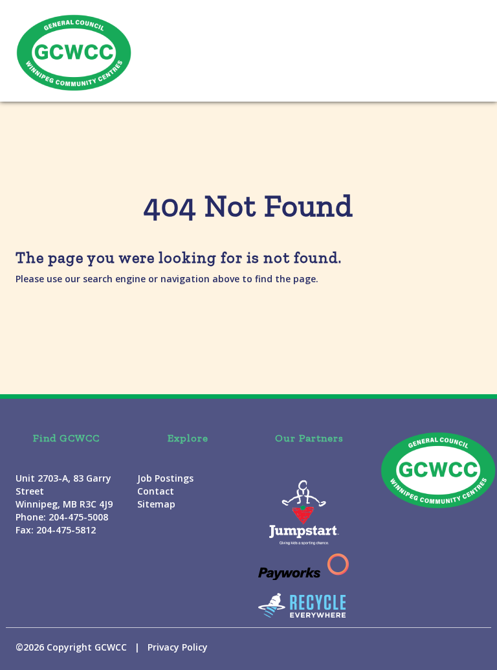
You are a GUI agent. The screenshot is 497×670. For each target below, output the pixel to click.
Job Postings (165, 478)
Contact (155, 491)
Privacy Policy (178, 647)
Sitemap (156, 504)
